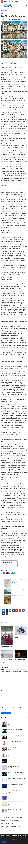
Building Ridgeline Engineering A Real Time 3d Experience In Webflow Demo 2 (19, 581)
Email (2, 696)
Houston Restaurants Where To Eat (20, 660)
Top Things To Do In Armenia (18, 595)
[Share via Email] (3, 613)
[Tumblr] (13, 610)
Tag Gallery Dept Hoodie (7, 646)
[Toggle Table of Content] (14, 562)
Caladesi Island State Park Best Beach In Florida (6, 661)
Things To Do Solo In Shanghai (7, 830)
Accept (4, 841)
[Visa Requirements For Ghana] (21, 630)
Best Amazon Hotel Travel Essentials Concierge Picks (12, 817)
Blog (6, 10)
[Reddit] (20, 610)
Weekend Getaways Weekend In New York (10, 820)
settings (12, 839)
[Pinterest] (16, 610)
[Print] (7, 613)
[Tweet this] (7, 573)
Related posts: (6, 565)
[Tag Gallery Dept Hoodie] (7, 635)
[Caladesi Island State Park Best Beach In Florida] (7, 654)
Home (3, 10)
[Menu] (1, 6)
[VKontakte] (23, 610)
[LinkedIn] (10, 610)
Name (2, 690)
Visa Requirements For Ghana (20, 636)
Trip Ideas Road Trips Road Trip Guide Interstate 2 (19, 590)
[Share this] (4, 573)
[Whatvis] (8, 6)
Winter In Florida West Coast (7, 823)
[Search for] (26, 6)
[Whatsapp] (14, 573)
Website (3, 702)
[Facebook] (3, 610)
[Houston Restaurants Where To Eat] (21, 654)
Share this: (5, 564)
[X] (7, 610)
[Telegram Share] (12, 573)
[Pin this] (9, 573)
